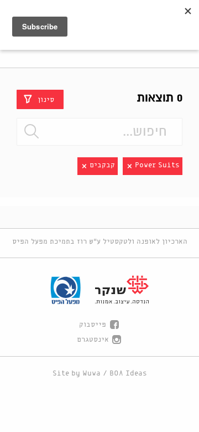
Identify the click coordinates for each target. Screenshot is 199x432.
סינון (46, 99)
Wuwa (91, 373)
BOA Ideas (128, 373)
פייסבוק (92, 324)
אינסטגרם (93, 339)
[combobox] (99, 132)
